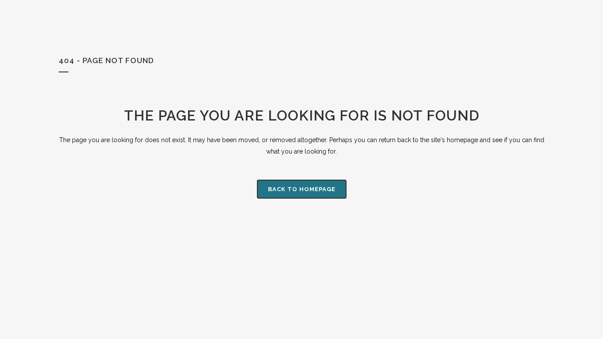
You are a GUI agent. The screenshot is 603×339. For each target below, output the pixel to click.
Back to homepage (301, 189)
